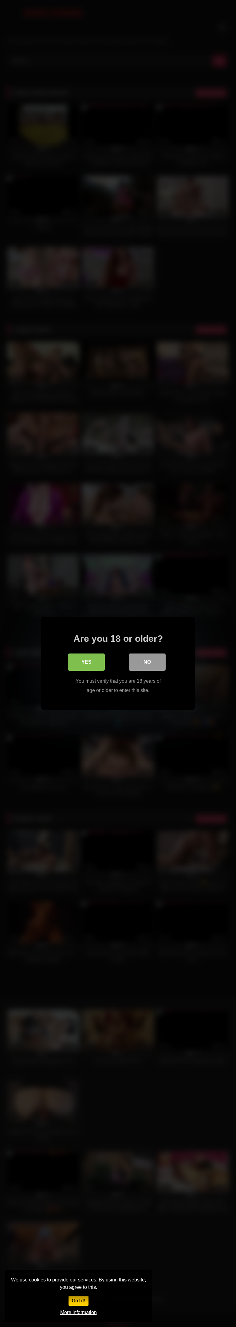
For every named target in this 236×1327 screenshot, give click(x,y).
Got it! (78, 1300)
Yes (86, 662)
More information (78, 1312)
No (147, 662)
